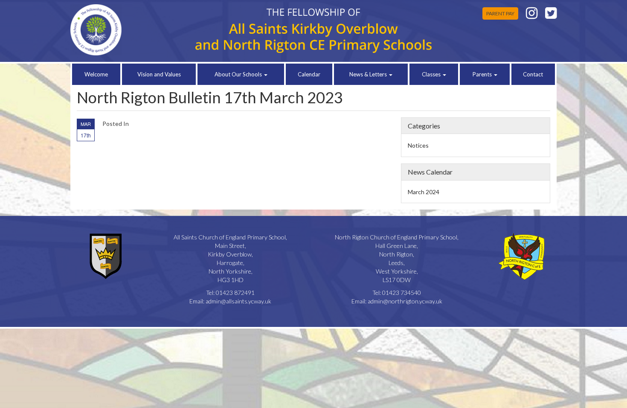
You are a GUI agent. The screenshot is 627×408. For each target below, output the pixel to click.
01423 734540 (401, 292)
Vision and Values (159, 74)
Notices (418, 145)
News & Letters (368, 74)
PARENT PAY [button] (500, 13)
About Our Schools (239, 74)
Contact (533, 74)
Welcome (96, 74)
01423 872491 (235, 292)
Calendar (309, 74)
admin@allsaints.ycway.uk (238, 301)
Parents (483, 74)
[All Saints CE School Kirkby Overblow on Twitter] (551, 15)
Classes (432, 74)
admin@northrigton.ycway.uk (405, 301)
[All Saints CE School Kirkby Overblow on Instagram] (531, 15)
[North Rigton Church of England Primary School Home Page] (126, 29)
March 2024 (423, 191)
